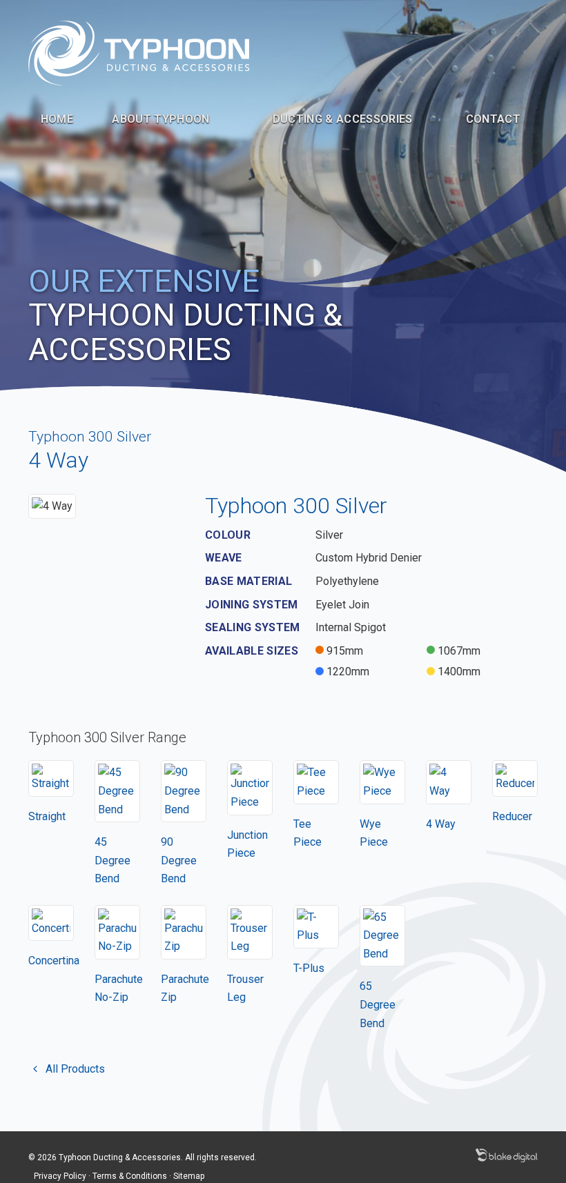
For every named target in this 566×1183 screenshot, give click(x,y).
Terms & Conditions (129, 1176)
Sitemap (188, 1176)
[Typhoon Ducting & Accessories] (138, 52)
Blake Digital (507, 1155)
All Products (74, 1068)
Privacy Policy (60, 1176)
